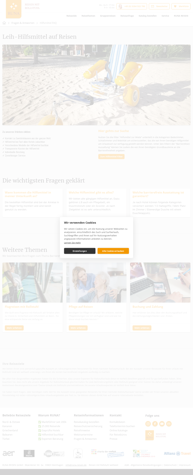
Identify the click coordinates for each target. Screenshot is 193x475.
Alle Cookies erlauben (113, 251)
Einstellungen (80, 251)
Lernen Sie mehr (72, 242)
